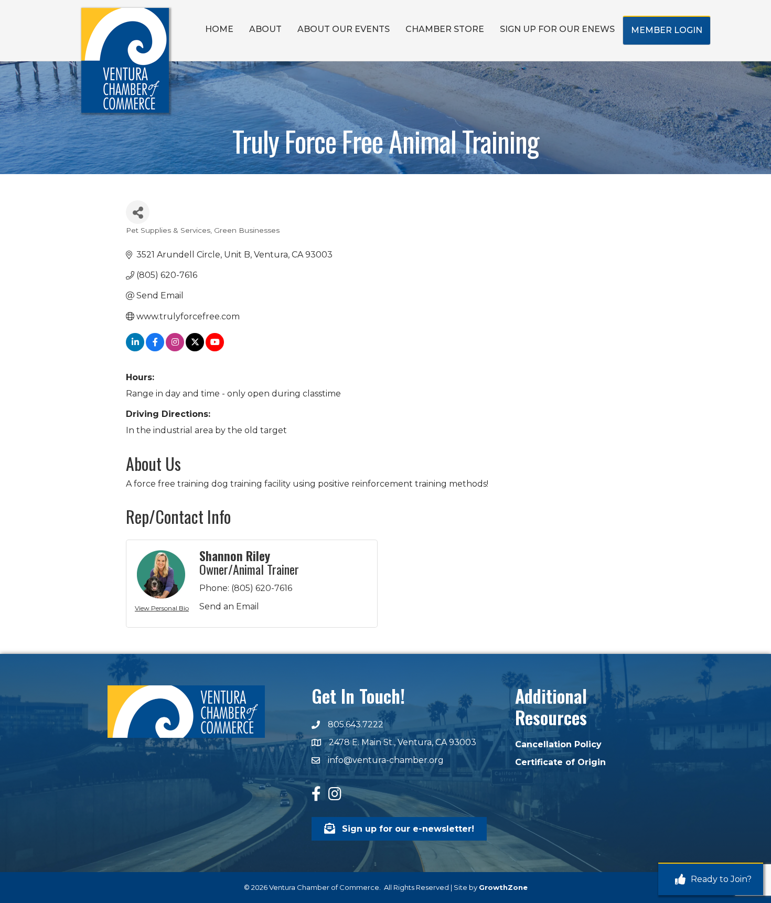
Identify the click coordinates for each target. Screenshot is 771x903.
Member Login (666, 30)
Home (219, 29)
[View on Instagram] (175, 348)
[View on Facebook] (155, 348)
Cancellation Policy (558, 744)
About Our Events (343, 29)
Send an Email (229, 606)
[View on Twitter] (195, 348)
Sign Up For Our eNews (557, 29)
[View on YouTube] (215, 348)
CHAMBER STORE (444, 29)
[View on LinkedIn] (135, 348)
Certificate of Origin (560, 762)
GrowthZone (503, 887)
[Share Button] (137, 212)
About (265, 29)
